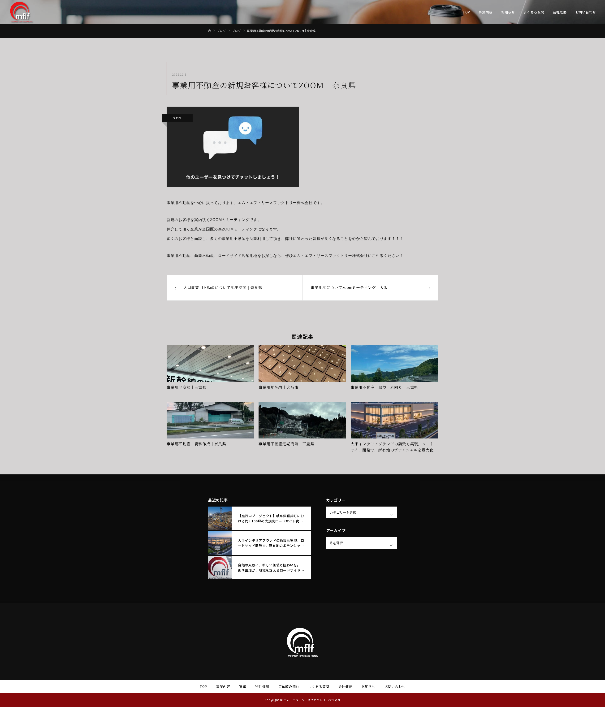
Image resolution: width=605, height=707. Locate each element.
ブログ (177, 118)
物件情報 (262, 686)
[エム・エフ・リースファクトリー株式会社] (21, 12)
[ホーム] (209, 30)
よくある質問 (533, 12)
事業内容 (486, 12)
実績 (242, 686)
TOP (466, 12)
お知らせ (508, 12)
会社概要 (560, 12)
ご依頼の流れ (288, 686)
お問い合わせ (585, 12)
